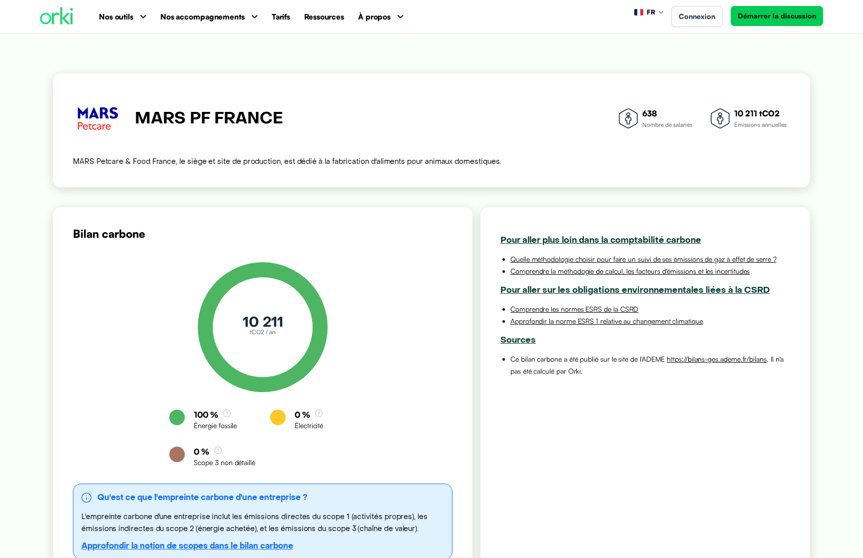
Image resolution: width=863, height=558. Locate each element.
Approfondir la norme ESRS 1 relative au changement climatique (606, 321)
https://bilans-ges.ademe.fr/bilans (717, 359)
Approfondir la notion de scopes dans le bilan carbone (187, 546)
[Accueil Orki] (56, 16)
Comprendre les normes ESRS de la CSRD (574, 309)
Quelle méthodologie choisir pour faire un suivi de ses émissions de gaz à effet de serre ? (643, 259)
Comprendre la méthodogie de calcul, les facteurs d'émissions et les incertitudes (630, 271)
